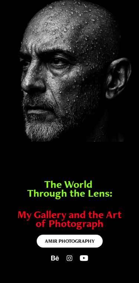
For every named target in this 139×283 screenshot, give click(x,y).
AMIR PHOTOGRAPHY (70, 241)
